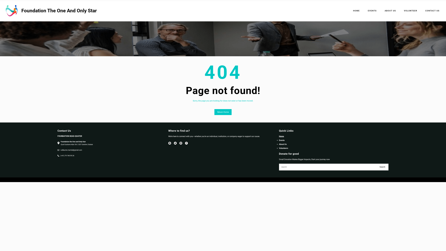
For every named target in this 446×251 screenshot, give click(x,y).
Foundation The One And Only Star (59, 10)
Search (382, 167)
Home (281, 136)
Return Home (223, 112)
